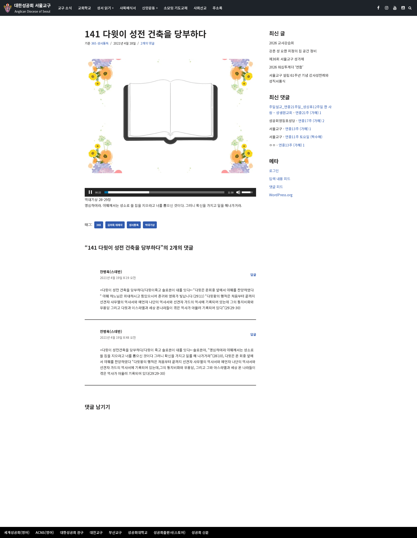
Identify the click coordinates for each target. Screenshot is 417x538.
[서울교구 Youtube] (395, 8)
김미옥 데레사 (115, 225)
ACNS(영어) (45, 532)
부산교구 (115, 532)
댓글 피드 (276, 186)
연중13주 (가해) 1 (298, 128)
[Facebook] (378, 8)
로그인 (274, 170)
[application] (170, 192)
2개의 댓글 (147, 43)
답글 (253, 274)
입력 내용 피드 (279, 178)
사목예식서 (128, 7)
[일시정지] (90, 192)
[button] (113, 8)
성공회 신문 (200, 532)
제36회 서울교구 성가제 (286, 58)
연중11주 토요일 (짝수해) (303, 136)
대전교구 (96, 532)
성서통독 (134, 225)
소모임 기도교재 (175, 7)
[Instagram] (387, 8)
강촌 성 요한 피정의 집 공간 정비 (293, 50)
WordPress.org (281, 194)
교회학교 (84, 7)
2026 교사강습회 (281, 42)
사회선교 (200, 7)
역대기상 (150, 225)
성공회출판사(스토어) (169, 532)
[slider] (164, 192)
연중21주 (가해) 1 (308, 112)
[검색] (410, 8)
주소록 (217, 7)
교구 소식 (65, 7)
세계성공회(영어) (17, 532)
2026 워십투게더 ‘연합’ (286, 67)
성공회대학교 (137, 532)
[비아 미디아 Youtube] (403, 8)
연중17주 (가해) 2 (311, 120)
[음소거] (238, 192)
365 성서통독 (100, 43)
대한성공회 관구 (72, 532)
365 (98, 225)
